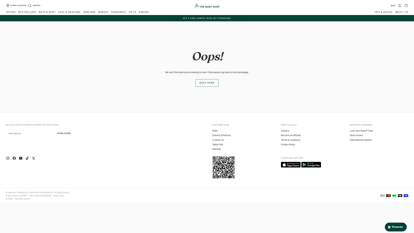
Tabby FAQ (217, 144)
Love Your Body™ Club (361, 130)
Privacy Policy (288, 144)
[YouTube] (21, 158)
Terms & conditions (290, 140)
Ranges (144, 12)
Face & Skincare (69, 12)
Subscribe (64, 133)
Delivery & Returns (221, 135)
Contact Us (218, 140)
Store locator (356, 135)
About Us (401, 12)
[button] (34, 5)
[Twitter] (34, 158)
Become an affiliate (291, 135)
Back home (207, 83)
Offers (11, 12)
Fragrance (118, 12)
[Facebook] (14, 158)
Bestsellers (27, 12)
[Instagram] (8, 158)
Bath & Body (47, 12)
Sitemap (216, 149)
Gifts (132, 12)
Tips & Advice (383, 12)
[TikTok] (27, 158)
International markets (361, 140)
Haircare (89, 12)
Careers (285, 130)
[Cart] (406, 5)
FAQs (215, 130)
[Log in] (400, 5)
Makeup (103, 12)
